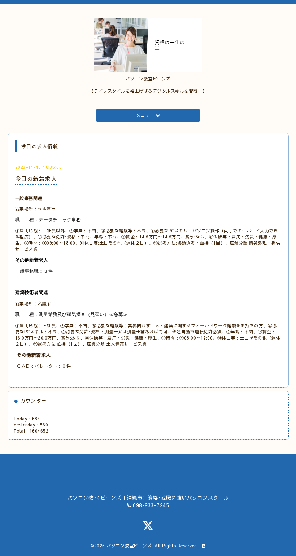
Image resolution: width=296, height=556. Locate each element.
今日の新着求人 (36, 179)
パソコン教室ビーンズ (129, 545)
